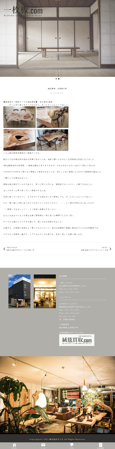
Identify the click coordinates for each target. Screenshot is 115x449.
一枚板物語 (64, 324)
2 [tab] (58, 78)
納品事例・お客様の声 (57, 88)
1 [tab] (56, 78)
